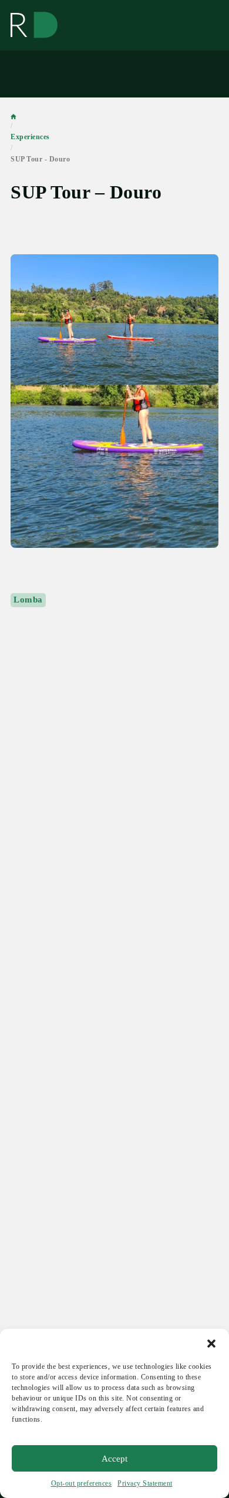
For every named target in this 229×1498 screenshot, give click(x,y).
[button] (211, 1343)
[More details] (114, 401)
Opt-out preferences (81, 1483)
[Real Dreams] (34, 25)
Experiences (30, 137)
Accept (114, 1458)
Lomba (28, 599)
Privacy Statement (145, 1483)
